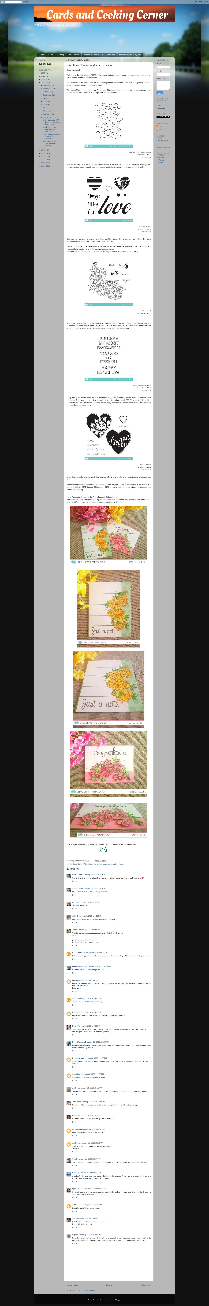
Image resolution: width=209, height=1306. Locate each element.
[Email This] (96, 861)
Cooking (60, 55)
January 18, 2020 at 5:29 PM (95, 875)
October (46, 92)
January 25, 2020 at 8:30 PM (89, 1159)
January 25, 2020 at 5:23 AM (92, 1143)
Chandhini (76, 1074)
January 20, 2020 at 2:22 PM (96, 1058)
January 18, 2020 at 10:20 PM (99, 966)
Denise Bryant (78, 1058)
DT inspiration (87, 864)
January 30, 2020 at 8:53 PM (95, 1189)
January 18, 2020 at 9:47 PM (96, 953)
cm (73, 980)
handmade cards (100, 864)
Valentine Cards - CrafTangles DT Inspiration (50, 143)
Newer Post (72, 1285)
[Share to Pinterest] (105, 861)
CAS (80, 864)
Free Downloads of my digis (130, 55)
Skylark (75, 1235)
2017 (43, 157)
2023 (43, 73)
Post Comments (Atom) (86, 1290)
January (46, 117)
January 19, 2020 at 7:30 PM (89, 1026)
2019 (43, 150)
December (47, 85)
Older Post (145, 1285)
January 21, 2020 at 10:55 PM (93, 1102)
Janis (74, 930)
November (47, 89)
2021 (43, 79)
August (46, 98)
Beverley (75, 1173)
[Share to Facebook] (103, 861)
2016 (43, 160)
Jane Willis (76, 1102)
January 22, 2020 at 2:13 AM (89, 1115)
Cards (50, 55)
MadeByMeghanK (79, 966)
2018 (43, 153)
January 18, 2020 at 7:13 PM (90, 916)
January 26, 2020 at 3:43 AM (91, 1173)
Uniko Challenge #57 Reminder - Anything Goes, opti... (51, 122)
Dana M (75, 1012)
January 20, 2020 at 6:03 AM (97, 1042)
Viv (73, 1218)
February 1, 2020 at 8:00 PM (90, 1235)
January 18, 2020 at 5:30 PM (95, 888)
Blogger (118, 1300)
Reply (74, 881)
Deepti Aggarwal (79, 1042)
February (47, 114)
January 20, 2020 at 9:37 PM (93, 1074)
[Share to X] (100, 861)
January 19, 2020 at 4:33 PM (90, 1012)
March (46, 111)
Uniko (110, 864)
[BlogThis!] (98, 861)
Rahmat (162, 126)
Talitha (75, 1205)
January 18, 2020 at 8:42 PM (89, 930)
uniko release (118, 864)
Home (41, 55)
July (45, 101)
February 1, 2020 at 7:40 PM (87, 1218)
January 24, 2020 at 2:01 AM (93, 1129)
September (47, 95)
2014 (43, 166)
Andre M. (76, 1088)
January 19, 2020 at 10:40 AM (89, 998)
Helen (74, 1026)
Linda (74, 1115)
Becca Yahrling (78, 953)
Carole (75, 1159)
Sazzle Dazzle (77, 875)
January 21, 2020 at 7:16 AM (91, 1088)
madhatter (76, 1143)
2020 (43, 83)
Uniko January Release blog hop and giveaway (51, 136)
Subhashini (77, 1129)
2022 (43, 76)
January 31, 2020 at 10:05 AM (90, 1205)
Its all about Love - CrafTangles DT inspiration (50, 129)
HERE (126, 400)
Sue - (74, 902)
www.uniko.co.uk (146, 157)
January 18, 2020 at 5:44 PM (88, 902)
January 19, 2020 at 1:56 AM (86, 980)
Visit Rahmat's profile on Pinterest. (162, 160)
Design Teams (73, 55)
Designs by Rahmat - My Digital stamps (99, 55)
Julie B (75, 916)
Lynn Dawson (78, 1189)
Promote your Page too (163, 147)
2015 (43, 163)
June (45, 105)
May (45, 108)
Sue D (74, 998)
